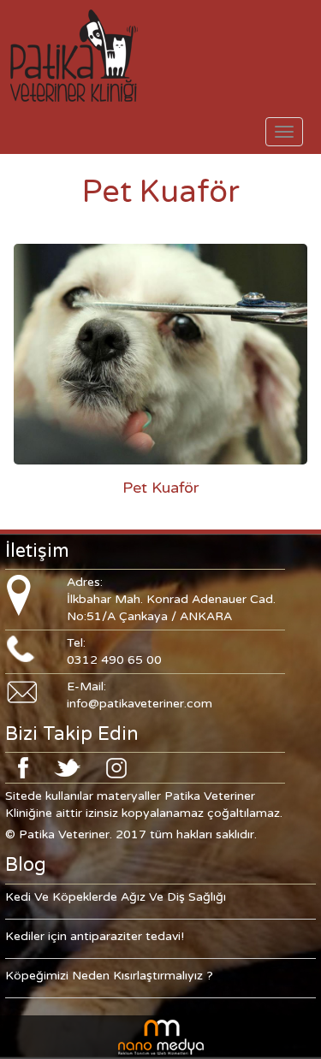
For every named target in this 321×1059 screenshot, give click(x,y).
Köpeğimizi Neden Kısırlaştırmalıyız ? (109, 975)
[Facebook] (23, 767)
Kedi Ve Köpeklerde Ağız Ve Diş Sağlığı (115, 897)
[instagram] (116, 767)
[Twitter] (67, 767)
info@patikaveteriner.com (139, 703)
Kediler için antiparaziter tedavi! (94, 936)
